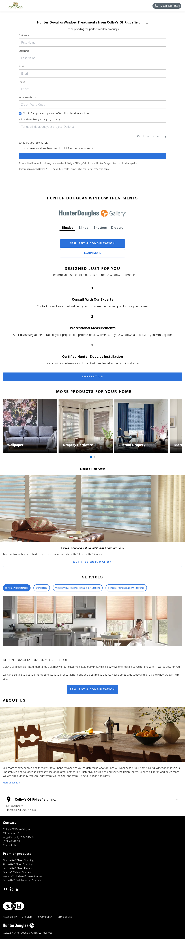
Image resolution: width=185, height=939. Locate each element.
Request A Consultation (92, 243)
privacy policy (130, 163)
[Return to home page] (19, 5)
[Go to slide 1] (91, 457)
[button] (4, 6)
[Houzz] (17, 889)
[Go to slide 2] (94, 457)
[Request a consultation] (92, 156)
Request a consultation (92, 689)
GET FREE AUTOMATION (92, 562)
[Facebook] (5, 889)
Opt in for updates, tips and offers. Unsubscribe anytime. (56, 113)
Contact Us (92, 377)
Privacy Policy (76, 169)
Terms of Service (95, 169)
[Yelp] (11, 889)
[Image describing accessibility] (13, 906)
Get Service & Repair (81, 148)
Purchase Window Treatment (41, 148)
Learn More (92, 253)
